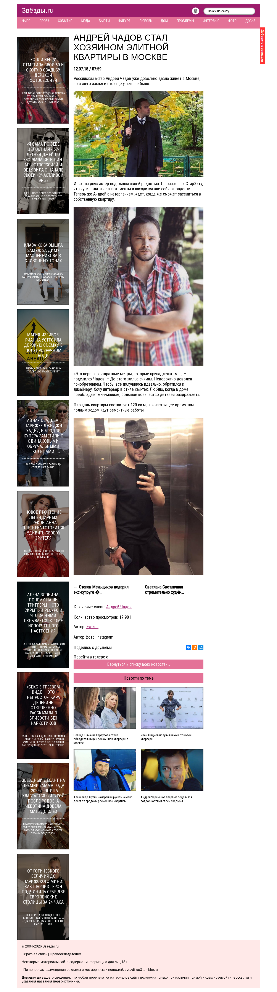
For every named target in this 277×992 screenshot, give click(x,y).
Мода (85, 21)
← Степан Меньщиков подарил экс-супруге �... (101, 589)
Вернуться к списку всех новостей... (138, 664)
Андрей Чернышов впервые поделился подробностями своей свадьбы (166, 799)
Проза (44, 21)
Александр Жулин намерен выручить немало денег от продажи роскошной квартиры (103, 799)
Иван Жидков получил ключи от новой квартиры (166, 737)
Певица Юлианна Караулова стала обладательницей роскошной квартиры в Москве (101, 739)
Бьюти (104, 21)
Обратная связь (34, 954)
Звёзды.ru (38, 10)
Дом (164, 21)
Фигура (124, 21)
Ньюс (26, 21)
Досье (250, 21)
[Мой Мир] (200, 647)
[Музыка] (197, 12)
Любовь (145, 21)
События (65, 21)
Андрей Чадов (119, 606)
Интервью (211, 21)
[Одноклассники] (194, 647)
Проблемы (185, 21)
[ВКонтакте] (188, 647)
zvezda (92, 626)
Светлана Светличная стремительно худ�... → (167, 589)
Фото (232, 21)
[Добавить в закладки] (262, 45)
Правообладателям (65, 954)
